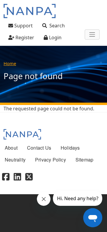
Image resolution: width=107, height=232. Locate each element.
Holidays (70, 147)
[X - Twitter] (29, 176)
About (11, 147)
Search (57, 25)
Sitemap (84, 159)
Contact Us (39, 147)
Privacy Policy (50, 159)
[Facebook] (6, 176)
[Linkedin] (17, 176)
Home (10, 63)
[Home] (30, 11)
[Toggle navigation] (92, 34)
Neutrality (15, 159)
